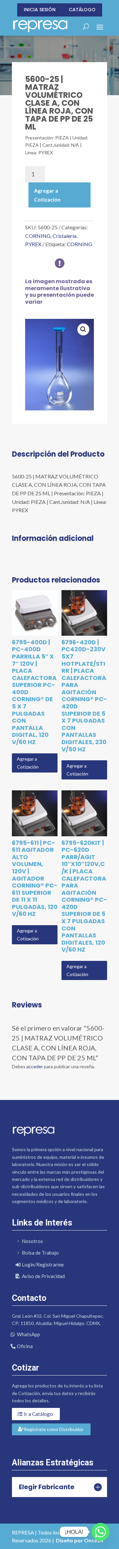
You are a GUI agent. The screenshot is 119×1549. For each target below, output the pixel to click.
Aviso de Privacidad (43, 1276)
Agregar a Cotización (47, 195)
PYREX (33, 244)
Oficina (25, 1346)
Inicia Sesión (40, 9)
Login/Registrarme (43, 1264)
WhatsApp (28, 1334)
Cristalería (64, 236)
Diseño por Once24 (79, 1540)
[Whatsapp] (100, 1532)
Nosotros (32, 1241)
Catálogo (82, 9)
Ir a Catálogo (38, 1414)
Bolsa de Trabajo (40, 1253)
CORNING (38, 236)
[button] (83, 329)
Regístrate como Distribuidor (54, 1429)
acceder (34, 1066)
